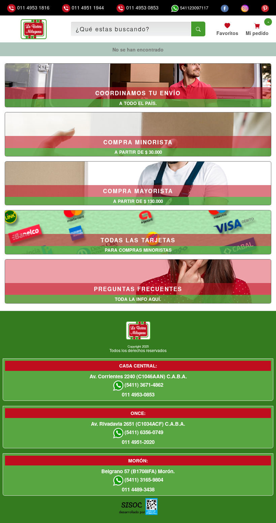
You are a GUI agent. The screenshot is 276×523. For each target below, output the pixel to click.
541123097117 (193, 8)
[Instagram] (245, 8)
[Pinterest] (265, 8)
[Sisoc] (131, 509)
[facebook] (225, 8)
